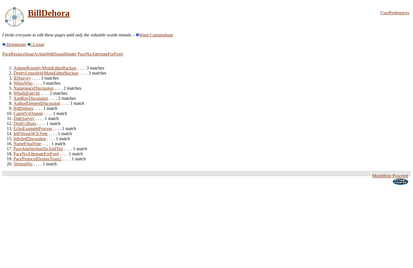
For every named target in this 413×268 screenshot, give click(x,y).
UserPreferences (394, 12)
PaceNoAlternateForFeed (100, 54)
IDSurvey (22, 78)
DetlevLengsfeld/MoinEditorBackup (45, 73)
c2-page (37, 44)
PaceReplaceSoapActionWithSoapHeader (39, 54)
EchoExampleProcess (32, 128)
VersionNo (23, 163)
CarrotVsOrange (28, 113)
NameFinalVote (27, 143)
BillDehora (49, 13)
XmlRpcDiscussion (30, 98)
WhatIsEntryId (26, 93)
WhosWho (23, 83)
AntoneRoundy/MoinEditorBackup (44, 68)
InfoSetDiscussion (29, 138)
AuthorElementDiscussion (36, 103)
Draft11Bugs (24, 123)
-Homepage (15, 44)
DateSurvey (24, 118)
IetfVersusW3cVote (30, 133)
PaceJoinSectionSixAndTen (38, 148)
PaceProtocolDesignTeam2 (37, 158)
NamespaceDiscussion (33, 88)
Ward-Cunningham (156, 35)
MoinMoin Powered (390, 176)
